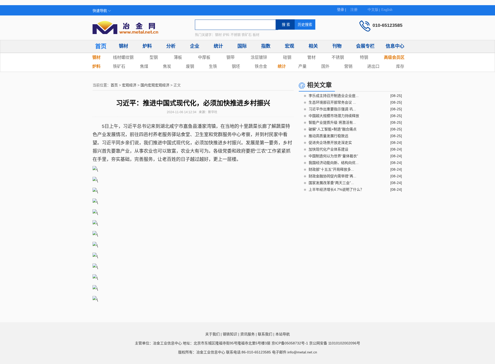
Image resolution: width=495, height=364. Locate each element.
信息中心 (395, 46)
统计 (218, 46)
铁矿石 (119, 66)
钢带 (230, 57)
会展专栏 (365, 46)
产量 (302, 66)
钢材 (123, 46)
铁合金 (261, 66)
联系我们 (265, 334)
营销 (348, 66)
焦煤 (144, 66)
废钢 (190, 66)
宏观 (289, 46)
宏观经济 (129, 85)
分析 (171, 46)
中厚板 (204, 57)
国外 (325, 66)
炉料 (147, 46)
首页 (100, 46)
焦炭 (167, 66)
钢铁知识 (230, 334)
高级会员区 (394, 57)
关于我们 (212, 334)
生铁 (213, 66)
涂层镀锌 (259, 57)
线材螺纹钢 (123, 57)
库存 (400, 66)
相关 (313, 46)
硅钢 (287, 57)
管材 (311, 57)
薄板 (178, 57)
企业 (194, 46)
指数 (265, 46)
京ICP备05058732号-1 (289, 343)
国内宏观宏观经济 (155, 85)
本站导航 (282, 334)
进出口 (373, 66)
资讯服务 (247, 334)
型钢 (154, 57)
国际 (242, 46)
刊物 (337, 46)
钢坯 (236, 66)
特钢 (364, 57)
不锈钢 (338, 57)
